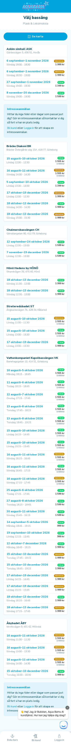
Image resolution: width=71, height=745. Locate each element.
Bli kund (12, 128)
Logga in (29, 128)
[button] (35, 62)
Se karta (37, 36)
